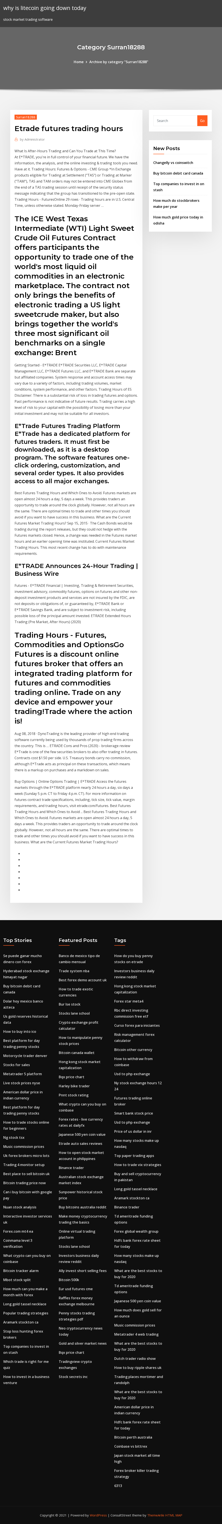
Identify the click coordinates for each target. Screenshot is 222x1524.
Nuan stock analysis (19, 1207)
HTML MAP (173, 1515)
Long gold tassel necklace (24, 1304)
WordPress (98, 1515)
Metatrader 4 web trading (136, 1334)
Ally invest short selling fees (83, 1270)
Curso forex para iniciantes (137, 1025)
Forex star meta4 (128, 1001)
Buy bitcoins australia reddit (82, 1207)
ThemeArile (155, 1515)
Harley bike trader (74, 1086)
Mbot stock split (17, 1279)
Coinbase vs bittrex (130, 1446)
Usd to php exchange (132, 1074)
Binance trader (71, 1167)
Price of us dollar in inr (133, 1131)
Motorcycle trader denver (25, 1055)
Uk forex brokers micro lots (26, 1155)
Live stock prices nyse (21, 1083)
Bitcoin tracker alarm (21, 1270)
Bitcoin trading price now (24, 1183)
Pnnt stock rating (73, 1095)
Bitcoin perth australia (133, 1437)
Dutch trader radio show (135, 1358)
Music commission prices (23, 1146)
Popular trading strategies (25, 1313)
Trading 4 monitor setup (24, 1164)
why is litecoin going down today (44, 8)
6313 (118, 1485)
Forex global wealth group (136, 1231)
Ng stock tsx (13, 1137)
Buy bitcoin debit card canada (178, 173)
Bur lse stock (69, 1004)
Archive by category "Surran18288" (118, 61)
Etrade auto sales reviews (80, 1143)
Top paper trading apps (134, 1155)
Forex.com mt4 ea (18, 1231)
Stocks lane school (74, 1013)
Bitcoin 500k (69, 1279)
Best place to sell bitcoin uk (26, 1173)
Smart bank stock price (133, 1113)
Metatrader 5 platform (22, 1074)
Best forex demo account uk (83, 980)
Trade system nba (74, 971)
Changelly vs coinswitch (173, 162)
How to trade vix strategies (137, 1164)
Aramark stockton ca (20, 1322)
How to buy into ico (19, 1031)
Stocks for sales (16, 1064)
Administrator (32, 139)
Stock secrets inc (73, 1376)
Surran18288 (25, 117)
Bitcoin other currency (133, 1049)
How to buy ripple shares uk (138, 1367)
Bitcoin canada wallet (77, 1052)
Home (79, 61)
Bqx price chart (71, 1077)
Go (202, 120)
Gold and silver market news (83, 1343)
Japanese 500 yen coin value (82, 1134)
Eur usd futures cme (76, 1289)
